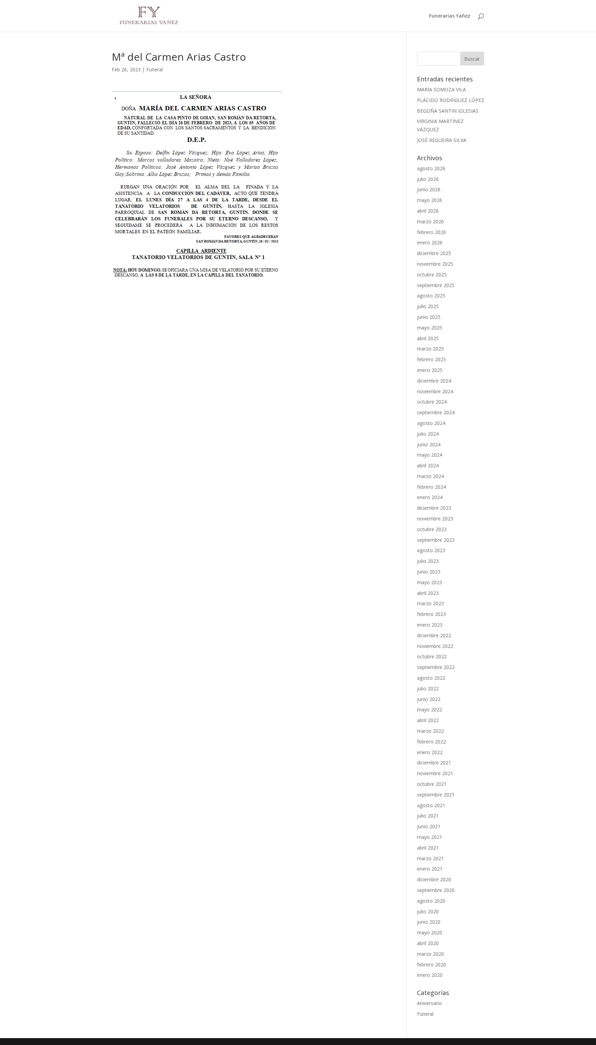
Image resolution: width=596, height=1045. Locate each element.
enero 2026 (430, 242)
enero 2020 (430, 975)
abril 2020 (428, 943)
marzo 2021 (430, 858)
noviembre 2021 (435, 773)
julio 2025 (428, 306)
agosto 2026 (431, 168)
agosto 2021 (431, 805)
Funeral (154, 69)
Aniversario (429, 1003)
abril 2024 (428, 465)
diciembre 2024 (434, 380)
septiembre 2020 (436, 890)
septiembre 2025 (436, 285)
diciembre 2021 (434, 762)
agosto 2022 (431, 677)
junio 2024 (428, 444)
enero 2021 (430, 868)
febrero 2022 (431, 741)
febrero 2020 (431, 964)
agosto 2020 (431, 900)
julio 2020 (428, 911)
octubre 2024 (432, 401)
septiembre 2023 (436, 540)
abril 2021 (428, 847)
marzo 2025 (430, 348)
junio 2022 (428, 699)
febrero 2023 (431, 614)
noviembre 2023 (435, 518)
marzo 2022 (430, 731)
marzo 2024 (430, 476)
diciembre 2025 (434, 253)
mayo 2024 (429, 455)
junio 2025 (428, 317)
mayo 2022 (429, 709)
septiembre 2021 (436, 794)
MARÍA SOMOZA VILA (441, 89)
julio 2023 (428, 561)
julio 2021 (428, 815)
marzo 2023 (430, 603)
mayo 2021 (429, 837)
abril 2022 (428, 720)
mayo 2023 (429, 582)
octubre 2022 (432, 656)
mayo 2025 (429, 327)
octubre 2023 (432, 529)
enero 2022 (430, 752)
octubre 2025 (432, 274)
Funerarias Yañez (449, 16)
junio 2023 (428, 571)
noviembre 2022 (435, 646)
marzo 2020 (430, 954)
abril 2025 (428, 338)
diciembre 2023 (434, 508)
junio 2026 (428, 189)
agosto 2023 (431, 550)
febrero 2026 (431, 232)
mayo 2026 (429, 200)
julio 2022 (428, 688)
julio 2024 (428, 433)
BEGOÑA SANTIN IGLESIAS (447, 111)
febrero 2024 (431, 487)
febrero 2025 (431, 359)
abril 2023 (428, 593)
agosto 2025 (431, 295)
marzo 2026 (430, 221)
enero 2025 (430, 370)
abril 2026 (428, 210)
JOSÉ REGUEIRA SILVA (441, 140)
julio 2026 (428, 179)
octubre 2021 (432, 784)
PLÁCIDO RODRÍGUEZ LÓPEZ (450, 100)
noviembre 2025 (435, 264)
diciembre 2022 (434, 635)
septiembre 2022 (436, 667)
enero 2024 (430, 497)
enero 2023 (430, 624)
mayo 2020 (429, 932)
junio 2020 (428, 922)
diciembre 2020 (434, 879)
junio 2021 (428, 826)
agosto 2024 (431, 423)
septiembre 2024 (436, 412)
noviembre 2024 (435, 391)
